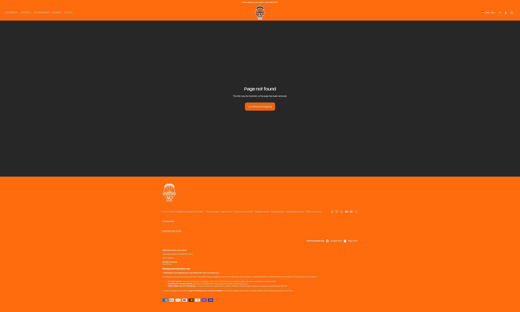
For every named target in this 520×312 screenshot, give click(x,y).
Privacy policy (212, 211)
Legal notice (227, 211)
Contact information (243, 211)
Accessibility (168, 221)
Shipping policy (262, 211)
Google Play (336, 241)
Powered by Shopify (193, 211)
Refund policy (277, 211)
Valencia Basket (176, 211)
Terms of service (313, 211)
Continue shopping (260, 106)
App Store (353, 241)
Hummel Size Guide (171, 231)
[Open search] (500, 13)
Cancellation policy (295, 211)
